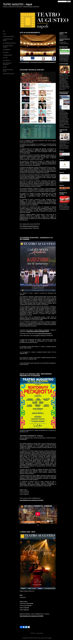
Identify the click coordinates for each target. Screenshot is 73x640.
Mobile (50, 637)
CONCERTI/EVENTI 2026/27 (8, 39)
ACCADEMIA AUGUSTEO (9, 43)
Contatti (4, 67)
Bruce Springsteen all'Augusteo (7, 63)
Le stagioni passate (7, 55)
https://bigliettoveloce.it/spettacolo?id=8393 (31, 616)
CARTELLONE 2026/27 (8, 36)
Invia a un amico (39, 633)
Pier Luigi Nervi (6, 60)
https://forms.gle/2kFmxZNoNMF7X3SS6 (38, 331)
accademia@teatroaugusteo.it (44, 333)
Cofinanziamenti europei (8, 73)
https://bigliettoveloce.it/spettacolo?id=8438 (31, 500)
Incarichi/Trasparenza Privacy (8, 70)
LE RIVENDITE (6, 49)
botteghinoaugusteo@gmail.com (30, 226)
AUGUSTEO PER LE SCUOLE (8, 46)
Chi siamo (5, 57)
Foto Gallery (6, 52)
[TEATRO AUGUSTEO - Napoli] (22, 4)
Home (4, 33)
